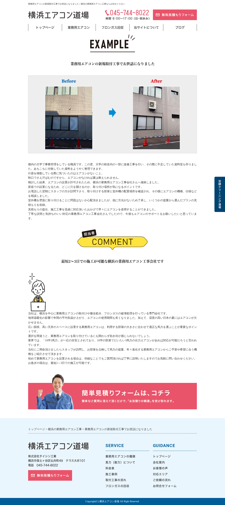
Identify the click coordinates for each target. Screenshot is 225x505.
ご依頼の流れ (162, 480)
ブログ (180, 27)
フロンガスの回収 (117, 486)
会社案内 (159, 462)
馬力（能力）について (120, 462)
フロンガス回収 (112, 27)
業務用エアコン (79, 27)
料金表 (109, 468)
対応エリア (160, 474)
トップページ (45, 27)
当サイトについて (146, 27)
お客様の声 (160, 468)
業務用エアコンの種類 (120, 456)
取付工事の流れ (115, 480)
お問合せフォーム (165, 486)
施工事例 (111, 474)
